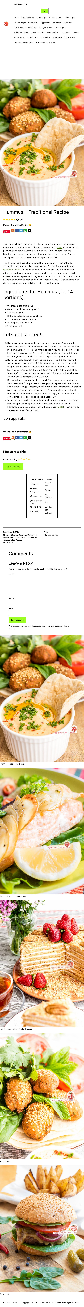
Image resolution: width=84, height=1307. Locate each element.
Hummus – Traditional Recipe (12, 764)
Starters (13, 537)
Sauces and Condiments (28, 535)
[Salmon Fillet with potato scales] (42, 831)
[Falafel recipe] (42, 1096)
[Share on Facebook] (16, 231)
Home (16, 18)
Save (8, 232)
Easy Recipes (17, 540)
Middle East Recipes (10, 535)
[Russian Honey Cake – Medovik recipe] (42, 964)
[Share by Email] (29, 231)
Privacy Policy (70, 37)
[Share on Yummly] (12, 231)
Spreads (6, 537)
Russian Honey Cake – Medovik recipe (16, 1029)
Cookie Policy (57, 37)
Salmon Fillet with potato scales (13, 896)
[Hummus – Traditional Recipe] (42, 698)
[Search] (44, 11)
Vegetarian (33, 537)
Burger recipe (5, 1294)
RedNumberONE (21, 4)
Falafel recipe (5, 1161)
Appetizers (7, 540)
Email (12, 608)
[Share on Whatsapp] (25, 231)
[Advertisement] (42, 63)
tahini (59, 247)
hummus (55, 535)
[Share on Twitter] (21, 231)
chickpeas (47, 535)
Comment (13, 573)
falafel (61, 407)
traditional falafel (11, 269)
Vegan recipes (22, 537)
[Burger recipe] (42, 1229)
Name (12, 598)
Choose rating (10, 459)
